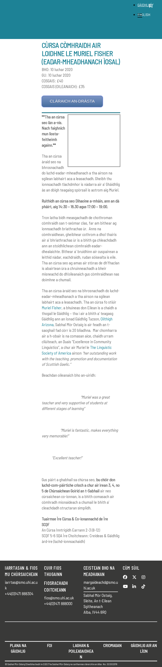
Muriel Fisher (52, 307)
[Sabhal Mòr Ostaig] (80, 33)
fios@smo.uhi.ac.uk (59, 597)
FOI (49, 645)
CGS (45, 664)
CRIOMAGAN (112, 645)
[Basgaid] (151, 5)
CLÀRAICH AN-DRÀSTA (72, 101)
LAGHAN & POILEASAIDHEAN (81, 651)
